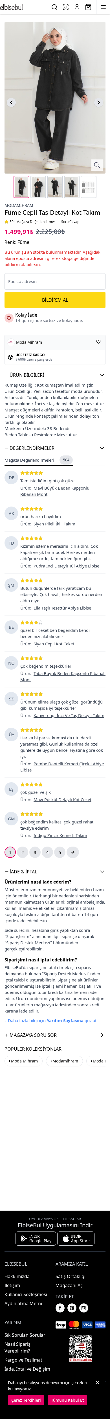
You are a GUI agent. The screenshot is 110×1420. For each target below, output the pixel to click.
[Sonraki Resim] (98, 102)
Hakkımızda (17, 1276)
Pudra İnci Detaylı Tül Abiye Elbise (66, 566)
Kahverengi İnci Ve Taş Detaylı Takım (69, 715)
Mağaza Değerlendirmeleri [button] (37, 460)
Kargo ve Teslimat (23, 1360)
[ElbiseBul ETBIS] (80, 1348)
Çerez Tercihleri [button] (26, 1400)
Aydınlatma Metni (23, 1303)
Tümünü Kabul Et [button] (67, 1400)
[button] (55, 375)
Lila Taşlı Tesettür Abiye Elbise (62, 608)
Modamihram (19, 205)
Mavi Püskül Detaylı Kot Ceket (62, 799)
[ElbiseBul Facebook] (60, 1307)
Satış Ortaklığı (70, 1276)
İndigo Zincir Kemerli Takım (60, 835)
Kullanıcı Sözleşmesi (26, 1294)
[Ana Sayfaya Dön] (11, 7)
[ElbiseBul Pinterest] (71, 1307)
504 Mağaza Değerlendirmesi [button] (33, 222)
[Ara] (54, 7)
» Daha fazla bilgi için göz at (50, 1020)
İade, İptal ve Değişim (27, 1369)
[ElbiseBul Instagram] (83, 1307)
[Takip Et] (98, 341)
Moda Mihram (24, 1061)
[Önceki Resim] (11, 102)
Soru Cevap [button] (70, 222)
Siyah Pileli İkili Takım (54, 524)
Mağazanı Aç (69, 1285)
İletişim (12, 1285)
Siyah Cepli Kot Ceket (54, 644)
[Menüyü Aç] (103, 7)
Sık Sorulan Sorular (25, 1335)
